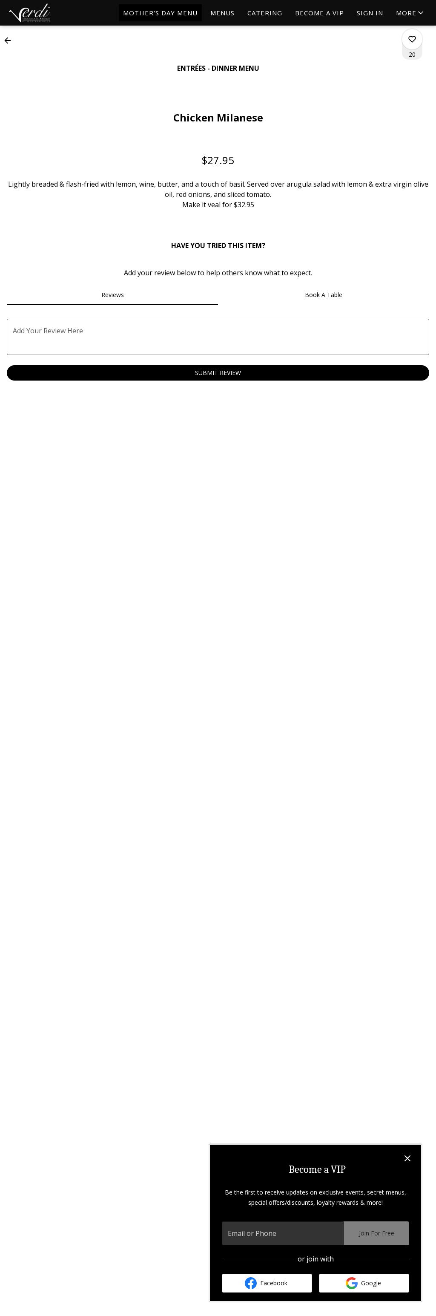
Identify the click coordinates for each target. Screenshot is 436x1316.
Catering (264, 13)
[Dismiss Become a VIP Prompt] (407, 1158)
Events (211, 50)
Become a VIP (319, 13)
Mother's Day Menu (160, 13)
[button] (261, 50)
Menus (222, 13)
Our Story (262, 31)
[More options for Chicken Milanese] (412, 39)
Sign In (370, 13)
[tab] (112, 295)
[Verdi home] (45, 12)
